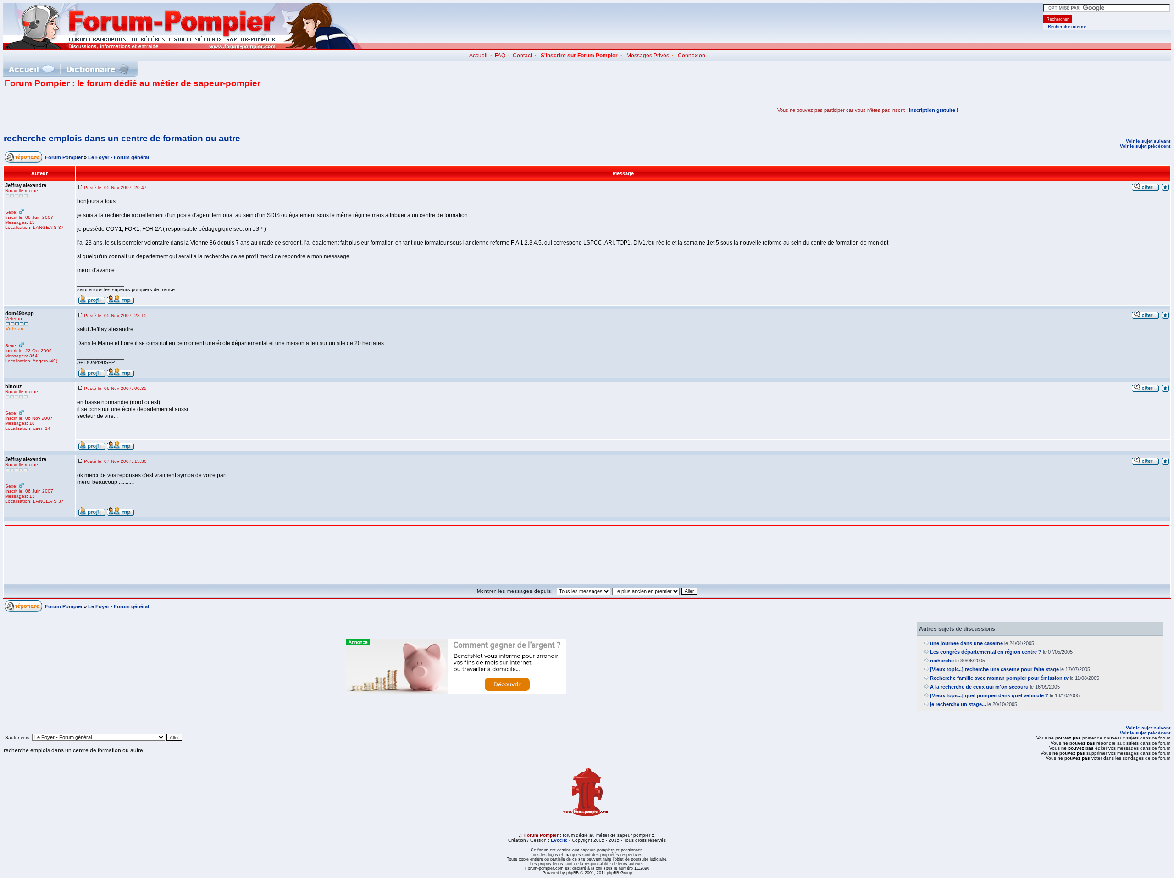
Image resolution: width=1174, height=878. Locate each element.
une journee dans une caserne (966, 643)
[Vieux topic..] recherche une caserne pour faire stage (994, 669)
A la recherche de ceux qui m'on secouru (979, 686)
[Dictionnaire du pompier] (97, 69)
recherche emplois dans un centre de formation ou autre (122, 138)
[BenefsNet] (456, 692)
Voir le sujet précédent (1145, 146)
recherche (942, 660)
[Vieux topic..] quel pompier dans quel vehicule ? (989, 695)
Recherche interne (1067, 26)
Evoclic (559, 840)
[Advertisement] (112, 110)
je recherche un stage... (958, 704)
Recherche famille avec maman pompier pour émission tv (999, 678)
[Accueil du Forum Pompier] (31, 69)
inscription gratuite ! (933, 110)
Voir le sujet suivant (1148, 141)
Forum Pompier (64, 157)
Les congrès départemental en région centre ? (985, 652)
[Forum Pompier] (183, 47)
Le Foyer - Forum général (118, 157)
